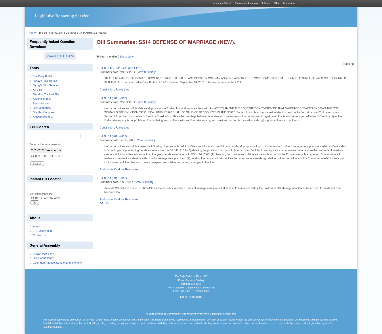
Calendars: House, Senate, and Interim (57, 262)
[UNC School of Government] (132, 3)
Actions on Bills (42, 98)
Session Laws (41, 103)
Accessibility (195, 296)
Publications (289, 3)
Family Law (122, 89)
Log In (183, 296)
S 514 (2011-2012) (115, 98)
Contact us (39, 235)
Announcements (43, 117)
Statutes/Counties (43, 112)
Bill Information (43, 258)
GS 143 (104, 203)
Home (32, 32)
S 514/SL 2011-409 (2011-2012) (123, 68)
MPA (276, 3)
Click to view (126, 56)
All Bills (37, 89)
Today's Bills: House (45, 81)
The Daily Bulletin (43, 76)
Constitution (107, 89)
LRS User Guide (43, 230)
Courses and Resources (246, 3)
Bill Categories (42, 107)
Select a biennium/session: (46, 144)
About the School (222, 3)
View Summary (147, 72)
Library (266, 3)
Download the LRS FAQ (60, 56)
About (36, 226)
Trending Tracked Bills (46, 94)
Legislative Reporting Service (62, 16)
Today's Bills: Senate (45, 85)
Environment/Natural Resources (119, 169)
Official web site (43, 253)
